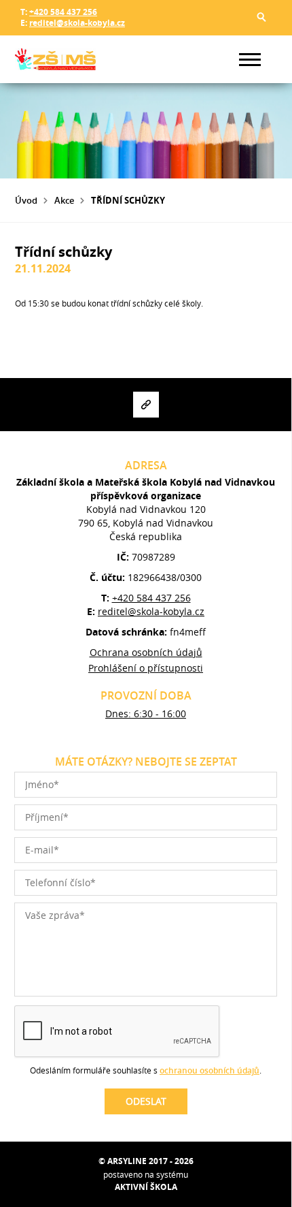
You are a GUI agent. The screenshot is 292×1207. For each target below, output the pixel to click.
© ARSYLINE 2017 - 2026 (146, 1161)
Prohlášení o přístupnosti (145, 667)
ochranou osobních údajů (209, 1070)
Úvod (26, 200)
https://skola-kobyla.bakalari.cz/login (146, 405)
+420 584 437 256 (63, 12)
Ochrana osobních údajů (146, 652)
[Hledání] (261, 17)
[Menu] (250, 59)
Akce (64, 200)
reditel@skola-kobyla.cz (77, 23)
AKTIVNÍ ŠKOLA (146, 1187)
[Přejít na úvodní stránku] (55, 59)
